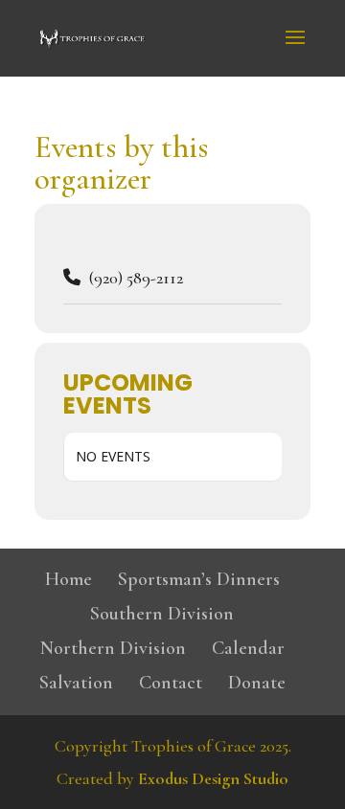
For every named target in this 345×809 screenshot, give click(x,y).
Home (68, 579)
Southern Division (162, 613)
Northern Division (113, 648)
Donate (257, 682)
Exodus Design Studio (213, 778)
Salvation (76, 682)
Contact (170, 682)
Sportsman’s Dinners (199, 579)
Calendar (248, 648)
